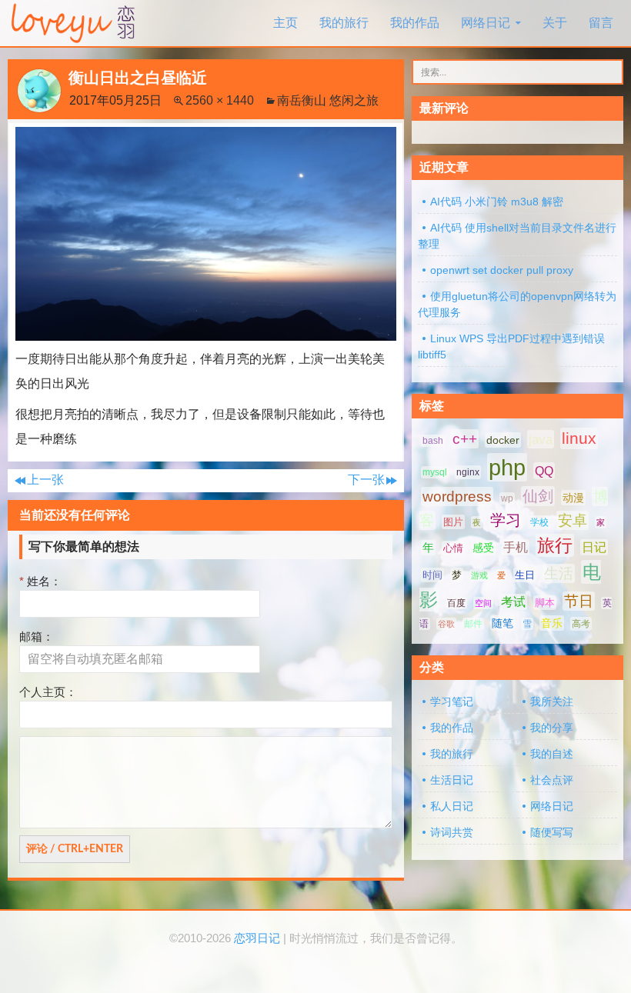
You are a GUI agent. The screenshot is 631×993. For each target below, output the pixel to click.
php (507, 467)
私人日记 (451, 806)
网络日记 (485, 22)
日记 (594, 547)
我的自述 (551, 754)
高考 (581, 623)
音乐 (552, 623)
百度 (456, 603)
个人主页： (48, 691)
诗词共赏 (451, 832)
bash (432, 440)
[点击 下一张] (205, 232)
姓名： (40, 581)
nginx (467, 472)
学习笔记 (451, 701)
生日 (525, 575)
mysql (434, 472)
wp (507, 498)
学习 (505, 519)
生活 (558, 573)
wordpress (457, 496)
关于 (555, 22)
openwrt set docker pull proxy (501, 270)
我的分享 (551, 727)
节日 (578, 601)
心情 (453, 548)
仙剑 (537, 496)
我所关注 (551, 701)
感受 (483, 547)
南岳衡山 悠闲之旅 (328, 100)
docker (502, 440)
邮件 (473, 623)
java (541, 439)
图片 (453, 522)
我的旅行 (344, 22)
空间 (483, 603)
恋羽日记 (257, 938)
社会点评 (551, 780)
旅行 (555, 545)
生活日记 (451, 780)
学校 (539, 522)
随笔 (502, 623)
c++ (464, 439)
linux (579, 438)
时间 (432, 575)
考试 (513, 601)
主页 (285, 22)
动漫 (573, 498)
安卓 (572, 520)
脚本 (545, 602)
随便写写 (551, 832)
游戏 (479, 575)
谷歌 (446, 623)
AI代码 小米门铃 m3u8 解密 (496, 201)
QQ (544, 471)
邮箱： (36, 636)
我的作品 (414, 22)
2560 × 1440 (219, 100)
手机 (515, 547)
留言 (601, 22)
